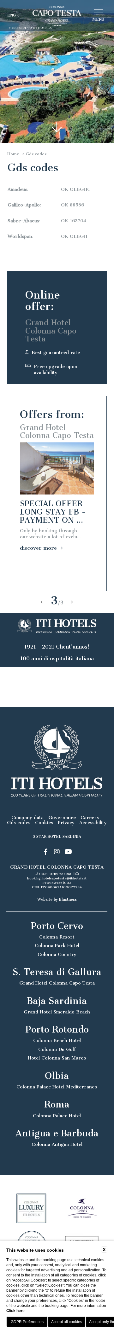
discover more (39, 548)
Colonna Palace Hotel (57, 1116)
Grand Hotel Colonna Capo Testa (57, 983)
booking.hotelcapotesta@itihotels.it (57, 878)
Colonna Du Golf (57, 1049)
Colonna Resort (57, 937)
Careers (90, 817)
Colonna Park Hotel (57, 945)
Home (13, 153)
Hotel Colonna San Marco (57, 1058)
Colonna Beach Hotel (57, 1040)
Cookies (44, 822)
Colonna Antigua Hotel (57, 1144)
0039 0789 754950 (56, 874)
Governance (62, 817)
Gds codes (36, 153)
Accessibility (93, 822)
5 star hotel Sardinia (57, 836)
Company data (27, 817)
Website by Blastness (57, 899)
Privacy (66, 822)
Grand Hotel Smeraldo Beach (57, 1012)
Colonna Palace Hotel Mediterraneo (56, 1087)
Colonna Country (57, 954)
